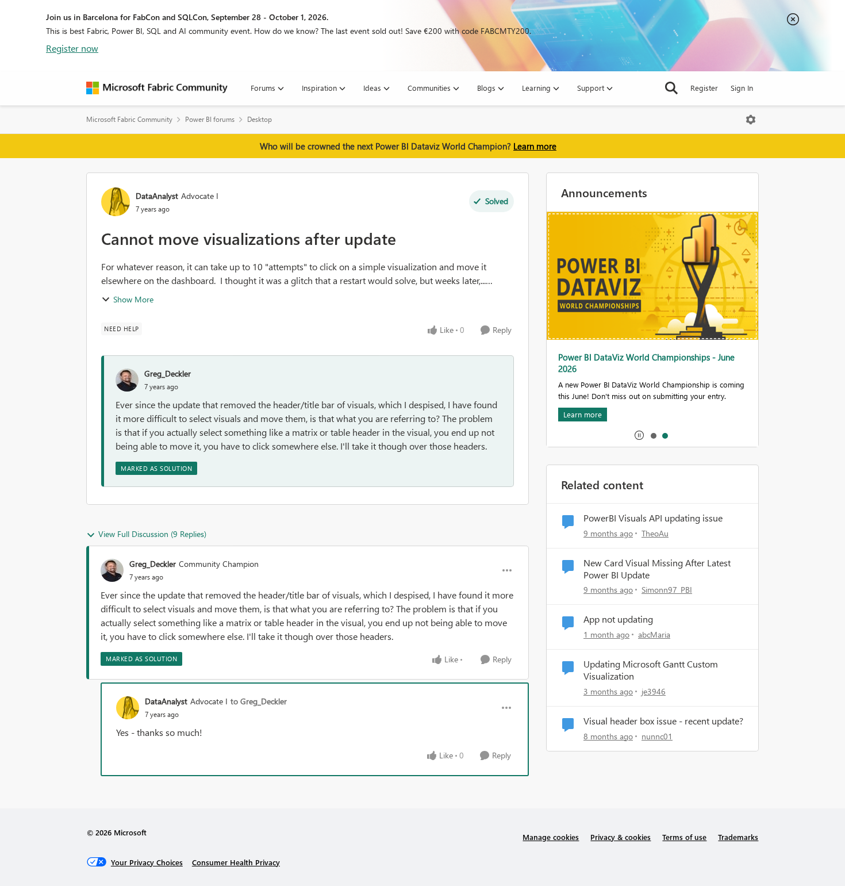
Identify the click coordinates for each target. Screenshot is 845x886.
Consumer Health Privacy (236, 862)
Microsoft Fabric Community (129, 119)
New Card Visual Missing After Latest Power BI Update (657, 569)
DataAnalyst (157, 195)
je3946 (654, 691)
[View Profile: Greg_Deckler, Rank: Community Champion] (112, 570)
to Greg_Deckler (259, 701)
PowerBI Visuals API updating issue (653, 518)
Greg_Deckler (167, 373)
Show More (133, 299)
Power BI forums (210, 119)
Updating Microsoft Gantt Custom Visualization (650, 670)
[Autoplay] (639, 435)
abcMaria (654, 634)
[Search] (671, 88)
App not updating (618, 619)
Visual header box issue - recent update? (663, 721)
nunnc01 (657, 736)
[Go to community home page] (157, 88)
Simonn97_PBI (667, 589)
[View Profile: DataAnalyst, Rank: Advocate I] (115, 201)
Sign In (742, 88)
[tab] (653, 435)
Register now (72, 48)
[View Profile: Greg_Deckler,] (127, 380)
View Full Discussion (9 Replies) (152, 533)
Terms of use (684, 837)
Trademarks (738, 837)
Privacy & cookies (620, 837)
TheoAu (655, 533)
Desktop (259, 119)
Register (704, 88)
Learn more (534, 146)
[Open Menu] (751, 120)
